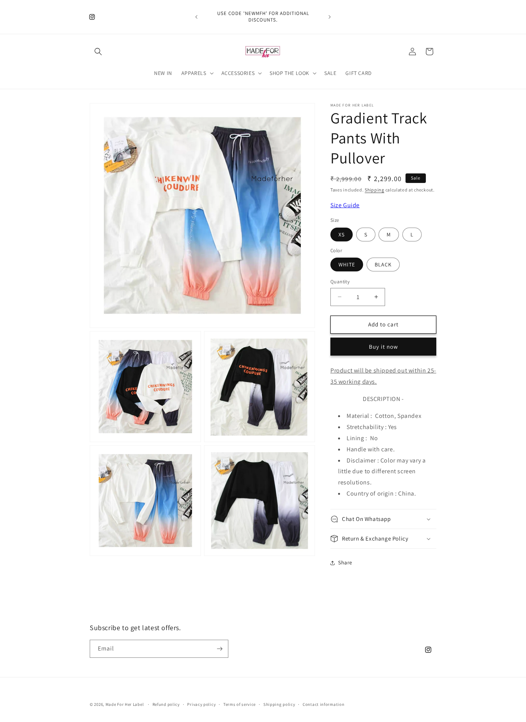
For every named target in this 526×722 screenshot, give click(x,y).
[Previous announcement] (196, 17)
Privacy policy (201, 704)
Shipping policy (279, 704)
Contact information (323, 704)
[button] (98, 51)
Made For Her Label (125, 704)
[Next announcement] (329, 17)
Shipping (374, 190)
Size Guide (345, 205)
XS (341, 234)
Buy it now (383, 346)
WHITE (346, 264)
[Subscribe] (219, 649)
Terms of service (239, 704)
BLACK (383, 264)
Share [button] (345, 562)
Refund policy (166, 704)
